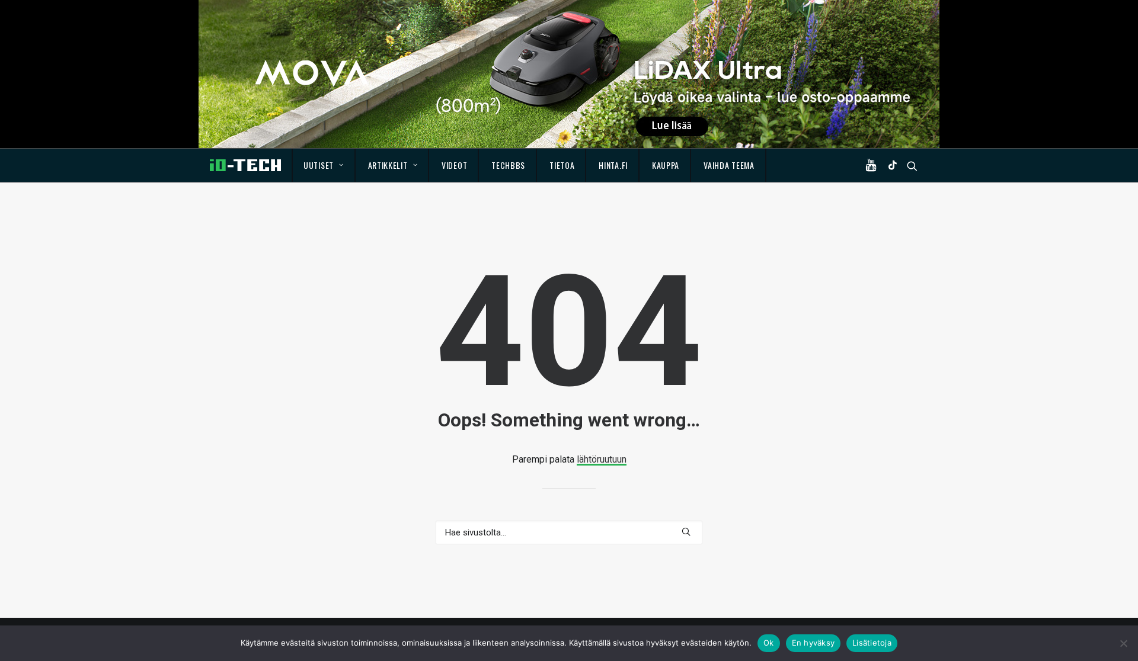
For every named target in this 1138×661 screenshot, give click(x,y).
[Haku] (569, 532)
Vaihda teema (729, 165)
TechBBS (508, 165)
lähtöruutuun (601, 459)
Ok (768, 642)
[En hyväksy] (1123, 643)
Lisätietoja (871, 642)
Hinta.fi (613, 165)
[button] (873, 165)
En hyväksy (813, 642)
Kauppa (665, 165)
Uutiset (318, 165)
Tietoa (561, 165)
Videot (454, 165)
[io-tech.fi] (245, 165)
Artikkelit (388, 165)
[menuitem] (324, 165)
